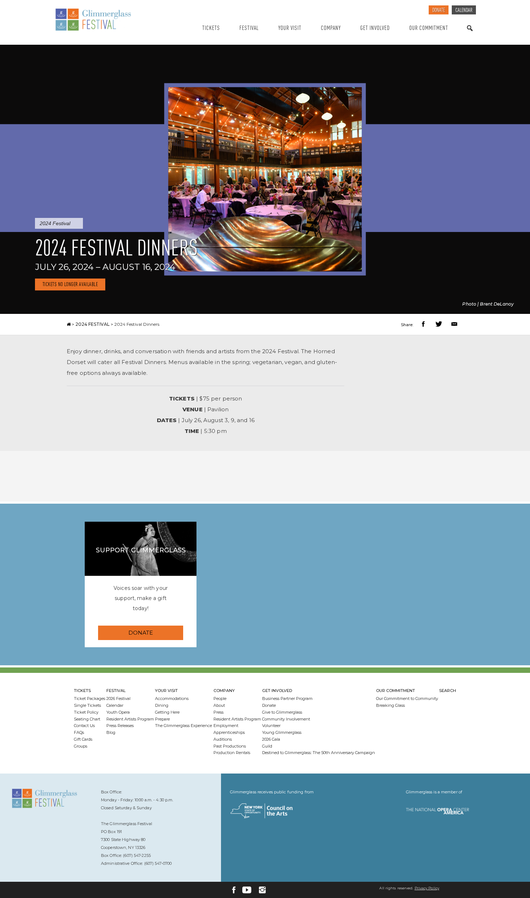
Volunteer (271, 725)
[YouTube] (247, 889)
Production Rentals (231, 752)
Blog (110, 732)
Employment (225, 725)
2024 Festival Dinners (136, 324)
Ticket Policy (86, 712)
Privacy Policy (427, 888)
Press (218, 712)
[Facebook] (234, 889)
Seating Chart (87, 719)
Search (469, 35)
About (219, 705)
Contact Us (84, 725)
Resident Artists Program (130, 719)
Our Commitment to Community (407, 698)
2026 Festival (118, 698)
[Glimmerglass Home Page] (111, 20)
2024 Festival (55, 223)
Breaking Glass (390, 705)
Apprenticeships (229, 732)
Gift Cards (83, 739)
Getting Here (167, 712)
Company (331, 28)
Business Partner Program (287, 698)
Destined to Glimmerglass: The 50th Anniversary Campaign (318, 752)
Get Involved (375, 28)
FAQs (79, 732)
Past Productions (229, 746)
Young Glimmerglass (281, 732)
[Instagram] (262, 889)
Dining (161, 705)
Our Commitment (428, 28)
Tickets (211, 28)
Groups (80, 746)
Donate (438, 10)
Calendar (463, 10)
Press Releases (120, 725)
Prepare (162, 719)
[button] (424, 324)
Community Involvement (286, 719)
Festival (249, 28)
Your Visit (289, 28)
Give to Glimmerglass (282, 712)
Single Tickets (87, 705)
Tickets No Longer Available (70, 285)
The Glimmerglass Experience (183, 725)
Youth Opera (118, 712)
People (219, 698)
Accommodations (172, 698)
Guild (267, 746)
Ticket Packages (89, 698)
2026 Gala (271, 739)
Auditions (222, 739)
